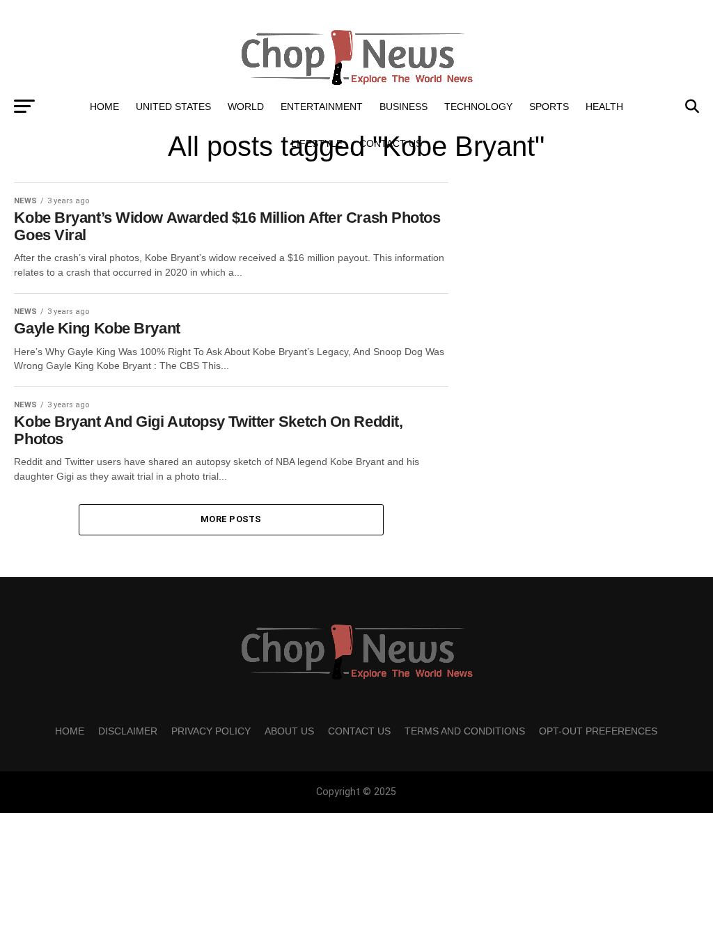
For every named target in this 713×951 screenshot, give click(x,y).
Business (403, 106)
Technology (478, 106)
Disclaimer (127, 731)
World (246, 106)
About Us (289, 731)
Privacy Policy (211, 731)
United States (173, 106)
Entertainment (322, 106)
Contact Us (390, 143)
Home (104, 106)
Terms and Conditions (465, 731)
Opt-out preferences (598, 731)
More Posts (231, 519)
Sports (549, 106)
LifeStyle (317, 143)
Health (604, 106)
